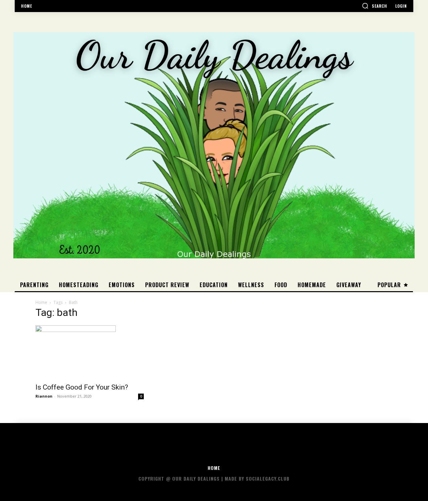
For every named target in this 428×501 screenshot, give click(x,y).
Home (41, 302)
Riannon (43, 396)
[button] (374, 5)
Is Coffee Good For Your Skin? (81, 387)
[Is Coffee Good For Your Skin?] (89, 352)
